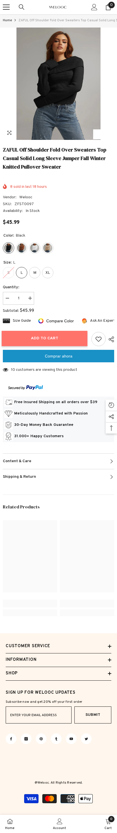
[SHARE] (110, 339)
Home (7, 20)
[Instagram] (26, 738)
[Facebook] (11, 738)
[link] (30, 603)
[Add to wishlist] (98, 339)
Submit (92, 714)
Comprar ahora (58, 356)
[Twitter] (86, 738)
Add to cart (47, 338)
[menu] (6, 7)
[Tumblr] (56, 738)
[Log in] (94, 7)
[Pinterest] (41, 738)
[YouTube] (71, 738)
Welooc (25, 197)
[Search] (21, 7)
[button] (98, 134)
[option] (58, 84)
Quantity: (11, 287)
